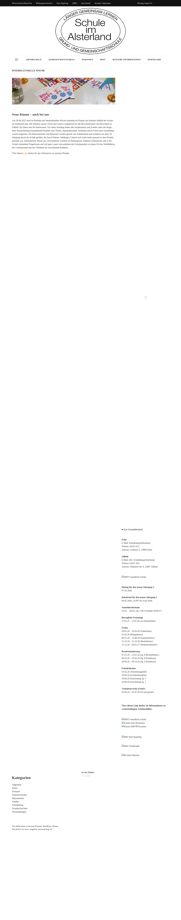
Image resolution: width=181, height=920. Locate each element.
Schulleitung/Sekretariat (139, 543)
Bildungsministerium (44, 3)
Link (25, 153)
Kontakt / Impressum (103, 3)
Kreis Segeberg (62, 3)
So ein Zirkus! (87, 772)
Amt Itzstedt (85, 3)
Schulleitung (17, 805)
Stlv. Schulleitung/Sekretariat (142, 560)
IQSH (75, 3)
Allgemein (16, 784)
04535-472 (134, 546)
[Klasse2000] (128, 726)
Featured (16, 791)
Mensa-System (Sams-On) (22, 3)
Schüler (15, 801)
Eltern (14, 788)
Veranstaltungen (19, 812)
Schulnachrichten (19, 808)
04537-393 (134, 563)
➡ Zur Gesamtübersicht (132, 529)
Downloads (154, 60)
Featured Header (19, 795)
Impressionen (18, 798)
